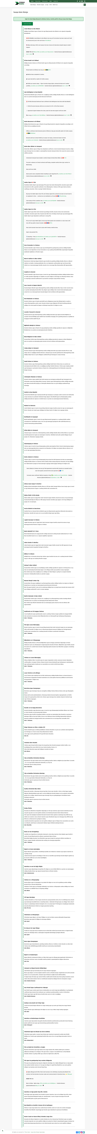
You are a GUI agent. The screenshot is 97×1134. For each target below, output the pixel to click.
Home (32, 1)
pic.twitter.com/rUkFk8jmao (49, 1083)
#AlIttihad (33, 133)
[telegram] (80, 1)
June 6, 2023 (60, 140)
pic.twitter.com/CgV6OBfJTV (50, 237)
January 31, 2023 (39, 203)
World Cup (55, 5)
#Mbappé (69, 1074)
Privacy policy (45, 1)
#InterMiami (48, 40)
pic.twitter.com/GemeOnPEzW (60, 475)
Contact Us (56, 1)
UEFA (50, 5)
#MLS (38, 52)
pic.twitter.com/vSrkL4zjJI (32, 140)
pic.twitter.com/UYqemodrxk (46, 52)
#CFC (49, 70)
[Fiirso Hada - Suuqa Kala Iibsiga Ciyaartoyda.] (20, 3)
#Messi (35, 52)
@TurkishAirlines (40, 237)
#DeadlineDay (63, 196)
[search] (85, 5)
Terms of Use (37, 1)
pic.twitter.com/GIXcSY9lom (64, 174)
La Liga (46, 5)
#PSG (51, 223)
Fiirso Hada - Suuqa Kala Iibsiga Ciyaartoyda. (35, 1132)
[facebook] (77, 1)
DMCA (50, 1)
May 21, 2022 (39, 1086)
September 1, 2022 (55, 478)
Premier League (40, 5)
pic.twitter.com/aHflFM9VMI (37, 86)
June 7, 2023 (29, 54)
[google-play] (82, 1)
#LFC (65, 158)
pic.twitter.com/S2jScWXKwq (38, 115)
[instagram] (84, 1)
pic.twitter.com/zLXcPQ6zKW (49, 201)
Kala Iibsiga (33, 5)
